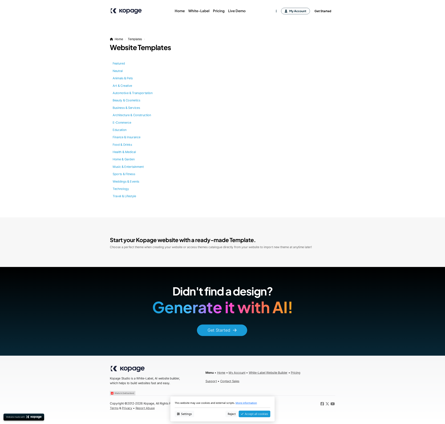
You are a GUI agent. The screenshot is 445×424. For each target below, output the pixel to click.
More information (246, 403)
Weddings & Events (126, 181)
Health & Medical (124, 152)
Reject (232, 414)
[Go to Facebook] (322, 403)
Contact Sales (229, 381)
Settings (186, 414)
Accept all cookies (256, 414)
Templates (135, 39)
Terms (114, 408)
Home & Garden (124, 159)
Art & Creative (122, 85)
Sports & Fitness (124, 174)
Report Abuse (145, 408)
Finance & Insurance (126, 137)
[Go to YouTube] (332, 403)
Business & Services (126, 108)
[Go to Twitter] (327, 403)
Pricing (295, 372)
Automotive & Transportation (133, 93)
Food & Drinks (122, 144)
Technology (121, 189)
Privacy (127, 408)
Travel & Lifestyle (124, 196)
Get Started (219, 330)
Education (120, 130)
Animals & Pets (123, 78)
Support (211, 381)
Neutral (118, 71)
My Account (237, 372)
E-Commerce (122, 122)
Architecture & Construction (132, 115)
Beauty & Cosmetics (126, 100)
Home (119, 39)
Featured (119, 63)
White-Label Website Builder (268, 372)
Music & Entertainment (128, 167)
